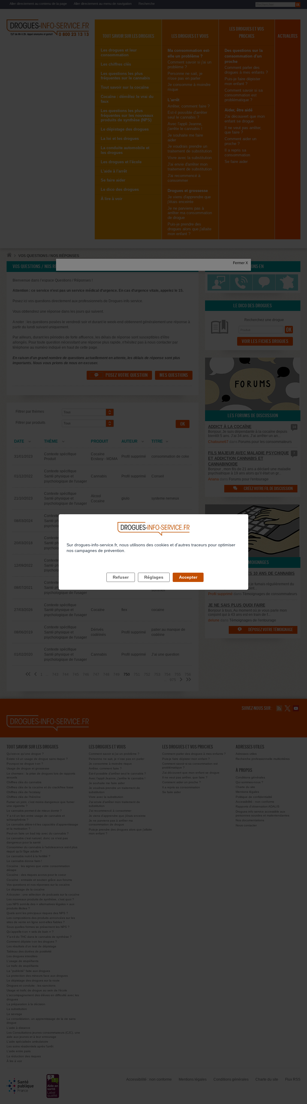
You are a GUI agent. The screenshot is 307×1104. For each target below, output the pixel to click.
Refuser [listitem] (121, 577)
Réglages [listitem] (153, 577)
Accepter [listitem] (188, 577)
